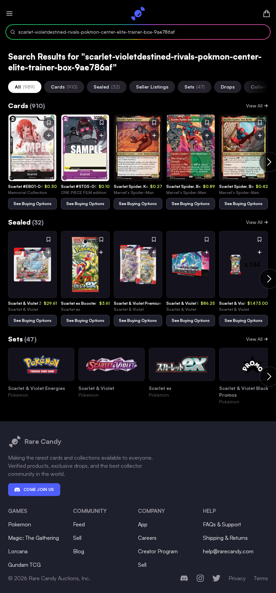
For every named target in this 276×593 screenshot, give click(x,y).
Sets (194, 87)
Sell (77, 537)
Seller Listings (152, 87)
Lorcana (18, 551)
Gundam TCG (24, 564)
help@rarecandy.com (228, 551)
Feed (79, 524)
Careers (147, 537)
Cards (64, 87)
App (142, 524)
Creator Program (158, 551)
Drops (228, 87)
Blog (78, 551)
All (25, 87)
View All (254, 105)
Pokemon (19, 524)
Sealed (107, 87)
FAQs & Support (222, 524)
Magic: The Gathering (33, 537)
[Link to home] (138, 13)
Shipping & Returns (225, 537)
